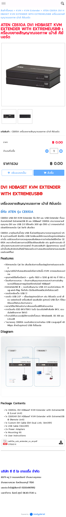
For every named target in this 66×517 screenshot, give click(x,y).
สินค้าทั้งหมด (7, 10)
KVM (18, 10)
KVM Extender (32, 10)
